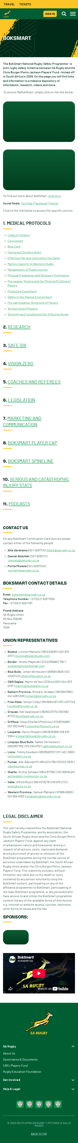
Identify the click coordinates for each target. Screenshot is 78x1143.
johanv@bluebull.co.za (36, 676)
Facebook (40, 203)
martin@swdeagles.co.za (31, 686)
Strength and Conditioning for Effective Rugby (38, 314)
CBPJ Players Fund (15, 1065)
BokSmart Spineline (31, 461)
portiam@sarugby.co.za (23, 570)
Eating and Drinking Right (24, 252)
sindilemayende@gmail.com (26, 666)
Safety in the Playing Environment (30, 297)
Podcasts (19, 504)
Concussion (15, 240)
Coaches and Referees (34, 382)
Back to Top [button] (39, 1134)
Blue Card (14, 246)
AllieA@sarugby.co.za (61, 550)
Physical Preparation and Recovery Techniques (38, 275)
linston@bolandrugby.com (32, 656)
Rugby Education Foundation (22, 1071)
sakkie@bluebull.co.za (57, 746)
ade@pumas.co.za (20, 766)
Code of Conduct (19, 235)
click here (54, 196)
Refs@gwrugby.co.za (29, 716)
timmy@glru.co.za (19, 756)
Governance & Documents (20, 1059)
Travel (9, 4)
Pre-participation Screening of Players (33, 302)
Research (19, 327)
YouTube (27, 203)
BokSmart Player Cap (32, 443)
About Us (9, 1053)
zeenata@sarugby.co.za (23, 560)
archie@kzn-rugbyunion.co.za (27, 776)
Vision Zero (20, 364)
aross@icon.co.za (19, 786)
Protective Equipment (22, 291)
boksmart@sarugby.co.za (28, 594)
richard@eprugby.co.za (41, 696)
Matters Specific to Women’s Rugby (31, 264)
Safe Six (17, 345)
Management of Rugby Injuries (28, 269)
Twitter (54, 203)
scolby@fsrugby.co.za (23, 706)
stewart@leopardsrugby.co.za (35, 736)
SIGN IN (50, 13)
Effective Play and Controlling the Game (34, 258)
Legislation (21, 400)
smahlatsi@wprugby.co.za (43, 796)
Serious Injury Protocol (23, 308)
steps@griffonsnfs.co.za (42, 726)
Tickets (25, 4)
